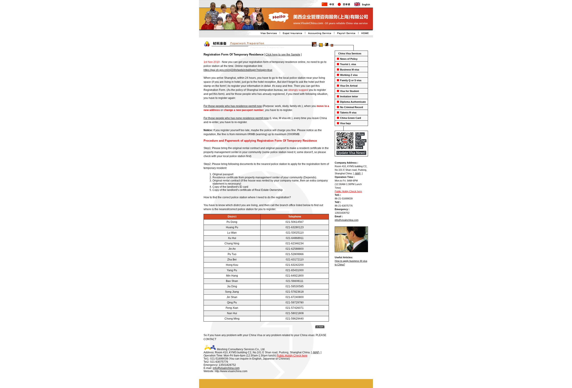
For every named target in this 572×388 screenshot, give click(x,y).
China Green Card (350, 118)
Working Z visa (349, 75)
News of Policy (349, 59)
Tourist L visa (348, 64)
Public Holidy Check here (348, 191)
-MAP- (357, 173)
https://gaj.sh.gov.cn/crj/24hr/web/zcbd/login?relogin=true (238, 70)
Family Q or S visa (350, 80)
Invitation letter (349, 96)
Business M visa (349, 69)
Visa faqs (345, 123)
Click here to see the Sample (282, 54)
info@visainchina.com (346, 220)
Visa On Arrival (349, 85)
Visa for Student (349, 91)
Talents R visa (348, 112)
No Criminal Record (351, 107)
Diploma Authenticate (353, 101)
